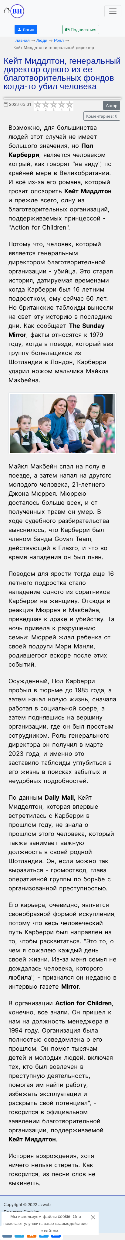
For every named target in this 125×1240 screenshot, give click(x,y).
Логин (28, 29)
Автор (111, 105)
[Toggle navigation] (112, 11)
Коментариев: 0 (101, 116)
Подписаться (83, 29)
